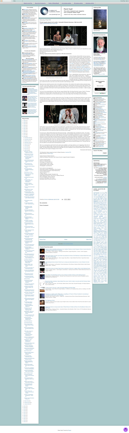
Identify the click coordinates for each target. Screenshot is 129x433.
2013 (25, 409)
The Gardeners (99, 271)
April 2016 (26, 150)
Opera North (104, 250)
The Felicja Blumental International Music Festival (28, 385)
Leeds (103, 236)
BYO (97, 208)
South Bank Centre (103, 266)
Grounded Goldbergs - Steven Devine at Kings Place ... (29, 375)
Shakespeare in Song (28, 172)
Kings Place (104, 235)
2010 (25, 413)
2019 (25, 131)
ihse (96, 234)
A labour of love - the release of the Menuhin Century (29, 392)
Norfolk (99, 246)
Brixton (97, 203)
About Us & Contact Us (40, 3)
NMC (106, 245)
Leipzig (97, 237)
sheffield (95, 264)
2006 (25, 420)
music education (97, 242)
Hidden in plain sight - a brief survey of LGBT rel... (29, 382)
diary (95, 220)
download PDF (68, 152)
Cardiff (102, 209)
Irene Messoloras (102, 111)
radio (94, 257)
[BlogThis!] (66, 199)
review (101, 258)
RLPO (97, 259)
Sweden (105, 269)
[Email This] (64, 199)
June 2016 (26, 147)
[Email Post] (62, 199)
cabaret (100, 208)
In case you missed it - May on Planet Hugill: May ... (29, 315)
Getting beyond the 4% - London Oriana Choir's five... (29, 223)
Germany (95, 229)
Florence (98, 227)
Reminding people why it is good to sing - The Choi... (29, 290)
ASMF (102, 195)
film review (100, 226)
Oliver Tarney (101, 117)
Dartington (101, 219)
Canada (99, 209)
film (96, 226)
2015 (25, 406)
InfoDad (105, 182)
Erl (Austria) (105, 223)
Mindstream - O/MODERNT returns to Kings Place (29, 195)
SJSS (98, 264)
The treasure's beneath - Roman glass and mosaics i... (28, 281)
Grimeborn (95, 232)
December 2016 (27, 137)
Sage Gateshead (104, 261)
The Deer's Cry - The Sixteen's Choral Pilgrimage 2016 (28, 309)
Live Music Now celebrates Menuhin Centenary (29, 284)
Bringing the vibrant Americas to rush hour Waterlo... (28, 218)
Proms (105, 256)
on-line (105, 248)
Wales (95, 277)
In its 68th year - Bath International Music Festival (28, 207)
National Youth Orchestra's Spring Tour (29, 398)
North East (102, 246)
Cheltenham (99, 212)
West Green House (103, 278)
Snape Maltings (99, 265)
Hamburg (101, 233)
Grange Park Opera (103, 231)
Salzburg (95, 262)
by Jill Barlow (101, 206)
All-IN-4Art (99, 194)
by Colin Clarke (102, 205)
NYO (99, 248)
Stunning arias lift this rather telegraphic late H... (29, 344)
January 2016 (27, 404)
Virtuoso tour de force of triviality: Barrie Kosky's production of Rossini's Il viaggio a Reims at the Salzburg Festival (67, 268)
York (99, 282)
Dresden (98, 220)
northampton (98, 247)
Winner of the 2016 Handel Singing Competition (29, 349)
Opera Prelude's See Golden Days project (28, 164)
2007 (25, 418)
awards (95, 196)
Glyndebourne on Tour (103, 230)
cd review (99, 211)
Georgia (105, 228)
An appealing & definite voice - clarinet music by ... (29, 204)
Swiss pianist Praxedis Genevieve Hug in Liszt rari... (29, 379)
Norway (95, 248)
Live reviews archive (66, 3)
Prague (95, 256)
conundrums (105, 217)
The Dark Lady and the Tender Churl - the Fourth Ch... (29, 227)
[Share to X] (67, 199)
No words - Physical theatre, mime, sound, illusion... (28, 184)
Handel (105, 233)
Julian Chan (99, 125)
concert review (98, 216)
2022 (25, 126)
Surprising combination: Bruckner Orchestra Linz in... (29, 210)
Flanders (95, 227)
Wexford (95, 279)
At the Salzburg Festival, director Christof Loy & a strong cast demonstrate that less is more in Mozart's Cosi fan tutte (32, 105)
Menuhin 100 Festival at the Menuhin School (29, 359)
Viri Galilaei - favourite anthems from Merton (28, 221)
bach (97, 196)
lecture (100, 236)
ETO (97, 224)
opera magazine (99, 250)
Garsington (99, 228)
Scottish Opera (99, 263)
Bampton (97, 197)
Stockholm (95, 268)
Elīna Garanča (72, 69)
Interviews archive (90, 3)
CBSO (104, 209)
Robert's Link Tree (28, 3)
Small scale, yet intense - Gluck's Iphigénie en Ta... (29, 257)
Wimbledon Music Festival (99, 281)
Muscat (103, 241)
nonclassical (95, 246)
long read (99, 239)
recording (97, 258)
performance (97, 254)
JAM (97, 235)
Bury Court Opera (96, 204)
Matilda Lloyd (101, 146)
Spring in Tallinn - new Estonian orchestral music (28, 265)
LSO (104, 239)
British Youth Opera (97, 202)
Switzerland (95, 270)
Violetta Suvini (100, 98)
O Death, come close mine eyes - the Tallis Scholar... (29, 231)
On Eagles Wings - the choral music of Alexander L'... (28, 180)
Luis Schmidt (101, 106)
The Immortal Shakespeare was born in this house (29, 245)
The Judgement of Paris (50, 300)
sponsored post (100, 267)
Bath (98, 198)
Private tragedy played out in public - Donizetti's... (29, 234)
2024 (25, 123)
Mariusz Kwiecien (78, 69)
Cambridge (95, 209)
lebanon (97, 236)
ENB (106, 222)
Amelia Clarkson (101, 129)
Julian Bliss (101, 145)
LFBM (106, 237)
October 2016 (27, 140)
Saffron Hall (99, 261)
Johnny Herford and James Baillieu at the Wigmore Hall (29, 299)
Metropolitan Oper (80, 67)
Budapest (105, 203)
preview (101, 256)
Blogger (69, 430)
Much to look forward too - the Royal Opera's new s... (29, 328)
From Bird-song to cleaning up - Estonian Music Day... (29, 251)
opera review (52, 23)
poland (102, 255)
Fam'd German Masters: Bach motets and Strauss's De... (28, 261)
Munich (105, 240)
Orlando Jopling (102, 104)
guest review (96, 233)
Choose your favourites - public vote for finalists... (29, 371)
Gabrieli (95, 228)
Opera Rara (96, 251)
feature (97, 225)
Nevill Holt (95, 244)
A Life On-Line (96, 192)
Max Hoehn (100, 114)
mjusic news (102, 240)
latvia (94, 236)
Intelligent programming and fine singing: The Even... (28, 287)
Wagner (105, 276)
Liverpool (100, 238)
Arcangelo (95, 195)
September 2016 (27, 142)
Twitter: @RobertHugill (53, 3)
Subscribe (100, 89)
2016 (25, 136)
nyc (97, 248)
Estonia (95, 224)
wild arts (102, 280)
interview (99, 234)
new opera (99, 244)
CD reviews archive (78, 3)
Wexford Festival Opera (102, 279)
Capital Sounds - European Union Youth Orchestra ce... (29, 296)
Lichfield (96, 238)
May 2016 (26, 148)
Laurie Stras (97, 140)
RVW (106, 260)
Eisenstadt (101, 222)
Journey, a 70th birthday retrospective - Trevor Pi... (28, 395)
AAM (106, 192)
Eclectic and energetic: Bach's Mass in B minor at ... (29, 365)
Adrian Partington (102, 109)
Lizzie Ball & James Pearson (100, 127)
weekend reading (96, 278)
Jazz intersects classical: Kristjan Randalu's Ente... (29, 277)
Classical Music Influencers (98, 65)
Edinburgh (105, 221)
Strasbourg (99, 268)
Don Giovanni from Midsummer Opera (28, 356)
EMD (104, 222)
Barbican (101, 197)
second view (104, 263)
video (56, 23)
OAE (103, 248)
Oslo (100, 252)
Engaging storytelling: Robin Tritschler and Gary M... (28, 361)
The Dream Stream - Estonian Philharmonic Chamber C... (29, 248)
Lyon (106, 239)
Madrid (95, 240)
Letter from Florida (101, 237)
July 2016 (26, 145)
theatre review (104, 273)
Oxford (103, 252)
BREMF (95, 201)
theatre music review (97, 273)
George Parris (101, 126)
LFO (94, 238)
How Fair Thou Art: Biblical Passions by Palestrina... (29, 368)
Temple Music (102, 270)
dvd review (100, 221)
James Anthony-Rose (99, 132)
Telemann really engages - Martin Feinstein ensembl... (29, 353)
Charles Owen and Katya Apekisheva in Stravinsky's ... (28, 174)
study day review (97, 269)
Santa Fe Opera (102, 262)
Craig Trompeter (98, 123)
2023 (25, 125)
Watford (102, 277)
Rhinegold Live (104, 258)
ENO (101, 223)
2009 (25, 415)
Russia (103, 260)
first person (105, 226)
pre (96, 256)
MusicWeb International (102, 180)
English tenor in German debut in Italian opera (28, 155)
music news (104, 242)
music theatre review (98, 243)
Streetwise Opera (104, 268)
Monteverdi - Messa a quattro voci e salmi (28, 152)
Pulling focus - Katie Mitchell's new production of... (28, 340)
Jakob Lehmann (102, 143)
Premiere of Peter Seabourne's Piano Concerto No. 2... (28, 334)
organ (98, 252)
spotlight (105, 267)
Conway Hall (96, 218)
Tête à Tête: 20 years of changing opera (28, 332)
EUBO (100, 224)
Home (65, 239)
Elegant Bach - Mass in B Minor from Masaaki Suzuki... (28, 312)
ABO (94, 193)
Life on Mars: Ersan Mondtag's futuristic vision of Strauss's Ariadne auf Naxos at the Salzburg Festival (65, 274)
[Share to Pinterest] (69, 199)
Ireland (103, 234)
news (98, 245)
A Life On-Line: (102, 192)
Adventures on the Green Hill (101, 193)
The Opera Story (99, 272)
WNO (106, 281)
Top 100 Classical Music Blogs (99, 64)
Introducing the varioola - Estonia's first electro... (28, 274)
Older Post (88, 239)
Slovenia (100, 264)
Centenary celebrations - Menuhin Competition (28, 346)
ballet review (102, 196)
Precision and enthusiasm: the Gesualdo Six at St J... (29, 271)
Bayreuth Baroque (103, 198)
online (94, 249)
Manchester (98, 240)
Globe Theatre (103, 229)
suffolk (102, 269)
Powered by (97, 93)
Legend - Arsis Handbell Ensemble (28, 236)
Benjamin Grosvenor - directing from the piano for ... (29, 214)
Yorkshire (101, 282)
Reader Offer (102, 257)
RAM (96, 257)
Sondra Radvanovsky (87, 68)
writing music (96, 282)
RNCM (100, 259)
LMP (103, 238)
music (106, 241)
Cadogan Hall (104, 208)
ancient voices (104, 194)
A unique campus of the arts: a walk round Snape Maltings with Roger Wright (60, 287)
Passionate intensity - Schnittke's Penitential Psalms (28, 169)
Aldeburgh (95, 194)
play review (98, 255)
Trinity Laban (102, 274)
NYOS (101, 248)
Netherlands (105, 243)
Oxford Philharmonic (103, 253)
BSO (102, 203)
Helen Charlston (104, 112)
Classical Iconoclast (105, 178)
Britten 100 (102, 202)
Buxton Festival (102, 204)
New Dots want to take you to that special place (29, 268)
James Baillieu (100, 108)
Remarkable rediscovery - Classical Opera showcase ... (29, 157)
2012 (25, 410)
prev (98, 256)
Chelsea (95, 212)
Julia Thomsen (101, 116)
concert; (105, 216)
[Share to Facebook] (68, 199)
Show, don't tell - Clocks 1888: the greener (28, 190)
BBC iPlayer (50, 153)
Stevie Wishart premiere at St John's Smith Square (29, 255)
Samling (98, 262)
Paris (94, 254)
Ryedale (95, 261)
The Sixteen (104, 272)
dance (98, 219)
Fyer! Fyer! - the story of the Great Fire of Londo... (29, 293)
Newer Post (42, 239)
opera (99, 249)
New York (103, 244)
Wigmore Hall (97, 280)
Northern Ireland (103, 247)
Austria (105, 195)
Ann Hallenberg (103, 135)
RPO (98, 260)
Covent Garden (101, 218)
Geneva (102, 228)
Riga (94, 259)
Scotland (95, 263)
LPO (102, 239)
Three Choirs (96, 274)
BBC (101, 199)
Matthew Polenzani (86, 69)
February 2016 (27, 402)
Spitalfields (96, 267)
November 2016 (27, 139)
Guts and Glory (27, 278)
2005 (25, 421)
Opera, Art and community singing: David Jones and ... (29, 161)
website (105, 277)
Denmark (105, 219)
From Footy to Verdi (27, 350)
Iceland (95, 234)
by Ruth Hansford (46, 23)
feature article (101, 225)
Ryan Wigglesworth (100, 102)
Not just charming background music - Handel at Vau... (28, 318)
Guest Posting (104, 232)
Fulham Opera (104, 227)
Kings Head (100, 235)
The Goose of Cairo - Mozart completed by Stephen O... (28, 305)
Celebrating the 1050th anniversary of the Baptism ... (28, 242)
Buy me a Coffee (102, 74)
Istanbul (105, 234)
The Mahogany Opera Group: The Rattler (28, 302)
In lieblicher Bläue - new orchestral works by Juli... (29, 192)
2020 (25, 130)
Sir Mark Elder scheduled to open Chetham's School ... (29, 198)
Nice (104, 245)
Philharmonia (102, 254)
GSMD (99, 232)
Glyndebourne (96, 230)
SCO (106, 262)
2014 (25, 407)
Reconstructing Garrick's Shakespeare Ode (28, 239)
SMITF (103, 264)
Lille (98, 238)
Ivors (95, 235)
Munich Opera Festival (97, 241)
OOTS (97, 249)
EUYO (102, 224)
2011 (25, 412)
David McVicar (81, 70)
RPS (100, 260)
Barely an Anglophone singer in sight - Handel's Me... (29, 388)
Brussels (100, 203)
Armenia (99, 195)
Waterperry (98, 277)
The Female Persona (28, 322)
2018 (25, 133)
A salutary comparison (28, 259)
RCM (98, 257)
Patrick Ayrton (101, 137)
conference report (97, 217)
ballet (99, 196)
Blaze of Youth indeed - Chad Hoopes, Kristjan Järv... (29, 325)
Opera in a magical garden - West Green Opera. (29, 338)
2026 (25, 120)
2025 (25, 122)
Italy (94, 235)
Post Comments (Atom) (68, 243)
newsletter (101, 245)
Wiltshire (105, 280)
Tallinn (99, 270)
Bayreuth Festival (97, 199)
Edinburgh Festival (97, 222)
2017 (25, 134)
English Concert (97, 223)
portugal (105, 255)
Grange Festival (96, 231)
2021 (25, 128)
